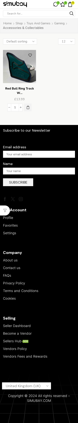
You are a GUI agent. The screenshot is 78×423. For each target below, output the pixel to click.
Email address (14, 147)
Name (8, 163)
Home (7, 23)
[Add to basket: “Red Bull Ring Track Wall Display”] (28, 107)
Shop (19, 23)
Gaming (59, 23)
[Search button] (71, 13)
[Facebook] (5, 199)
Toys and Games (38, 23)
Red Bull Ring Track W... (19, 91)
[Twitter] (13, 199)
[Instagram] (21, 199)
